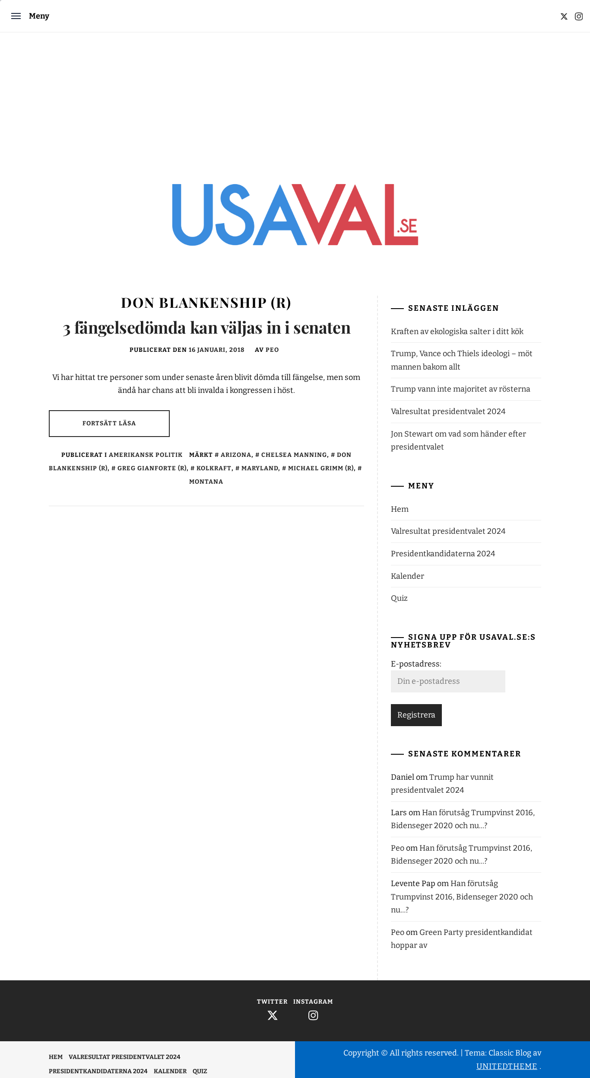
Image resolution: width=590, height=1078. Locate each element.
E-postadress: (416, 664)
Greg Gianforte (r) (152, 468)
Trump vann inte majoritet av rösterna (460, 389)
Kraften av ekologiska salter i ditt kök (457, 331)
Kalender (407, 576)
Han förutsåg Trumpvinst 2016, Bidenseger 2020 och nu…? (462, 897)
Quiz (399, 598)
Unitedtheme (506, 1066)
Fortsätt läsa (109, 423)
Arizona (236, 455)
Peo (272, 350)
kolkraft (214, 468)
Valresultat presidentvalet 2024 (448, 411)
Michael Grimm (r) (321, 468)
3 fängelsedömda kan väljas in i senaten (206, 327)
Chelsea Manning (294, 455)
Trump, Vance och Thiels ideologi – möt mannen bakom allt (462, 360)
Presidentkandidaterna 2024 (443, 553)
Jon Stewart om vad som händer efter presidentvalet (458, 440)
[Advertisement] (295, 97)
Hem (400, 509)
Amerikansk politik (146, 455)
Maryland (259, 468)
